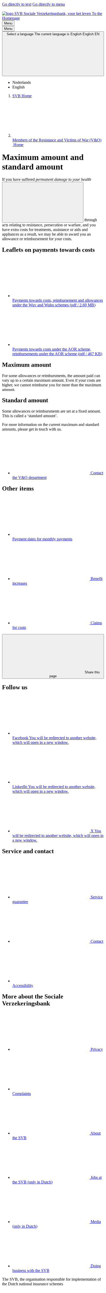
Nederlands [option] (21, 82)
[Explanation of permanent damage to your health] (42, 202)
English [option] (18, 87)
